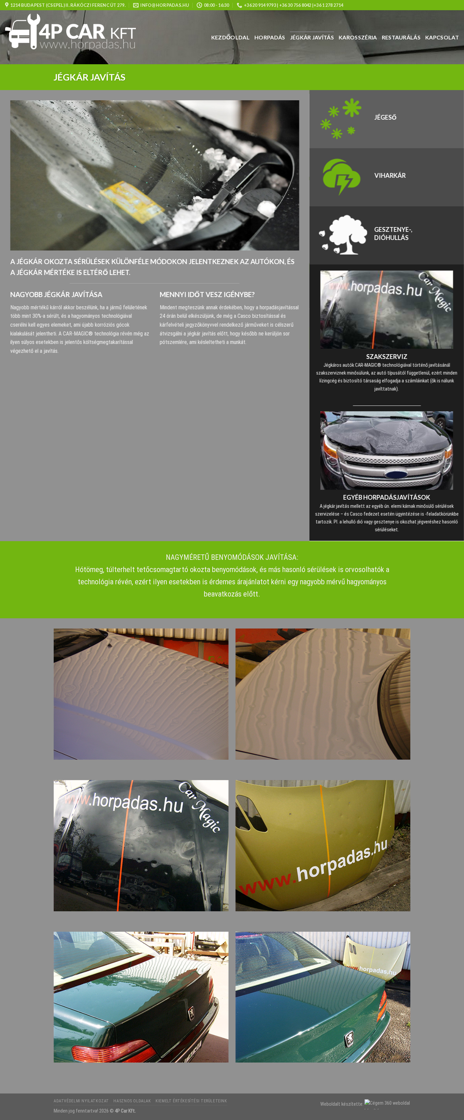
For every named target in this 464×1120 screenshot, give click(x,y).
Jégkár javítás (312, 37)
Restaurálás (401, 37)
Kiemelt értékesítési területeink (191, 1101)
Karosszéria (358, 37)
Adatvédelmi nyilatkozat (81, 1101)
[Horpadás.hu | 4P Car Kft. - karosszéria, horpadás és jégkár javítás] (76, 37)
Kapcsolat (442, 37)
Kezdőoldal (230, 37)
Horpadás (269, 37)
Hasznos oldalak (132, 1101)
